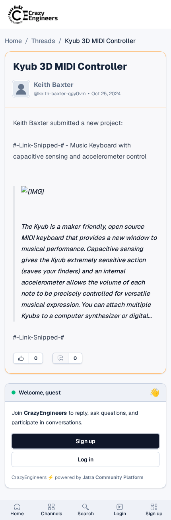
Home (13, 41)
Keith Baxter (54, 85)
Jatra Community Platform (113, 477)
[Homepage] (33, 14)
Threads (43, 41)
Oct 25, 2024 (105, 93)
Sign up (85, 441)
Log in (85, 459)
